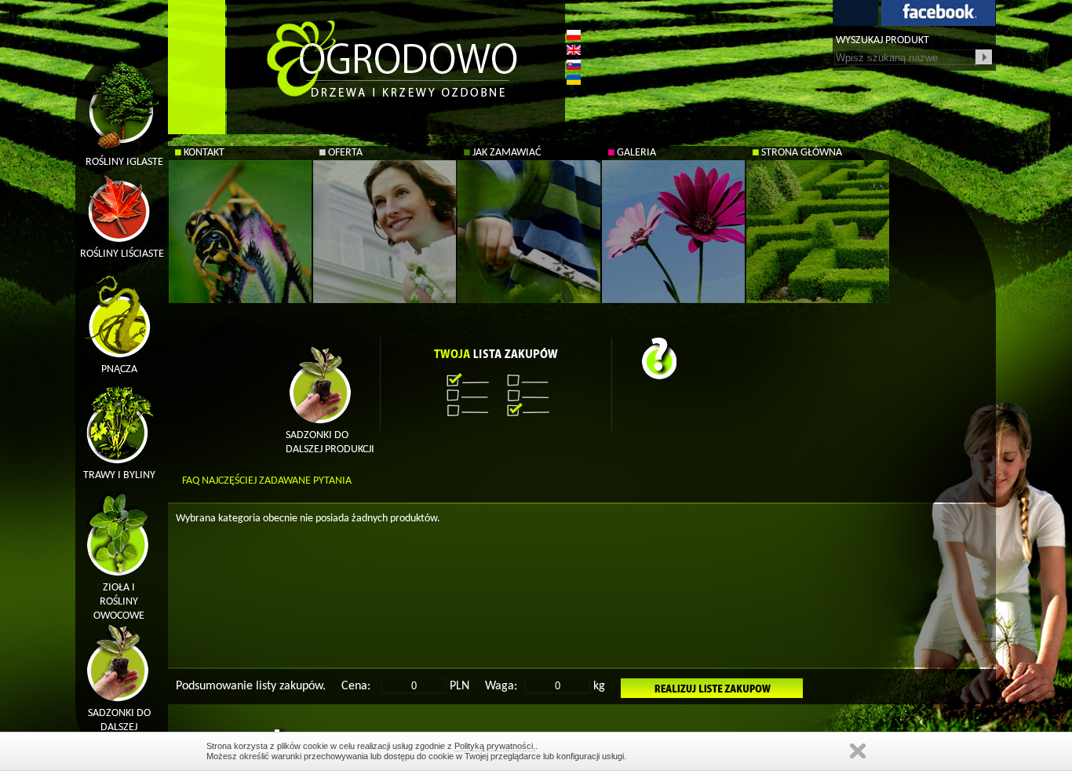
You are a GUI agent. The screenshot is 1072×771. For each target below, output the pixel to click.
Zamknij (858, 751)
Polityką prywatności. (494, 746)
